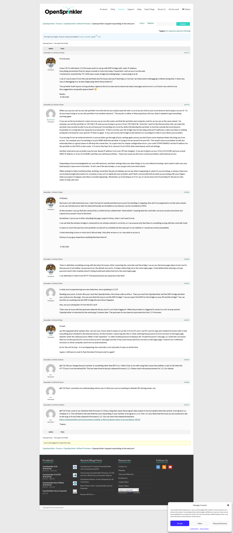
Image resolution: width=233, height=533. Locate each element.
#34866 (186, 192)
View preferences (220, 523)
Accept (180, 523)
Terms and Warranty (126, 474)
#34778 (186, 105)
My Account (174, 9)
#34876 (186, 360)
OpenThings (149, 9)
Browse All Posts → (88, 494)
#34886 (186, 382)
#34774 (186, 53)
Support (131, 9)
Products (104, 9)
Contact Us (122, 466)
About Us (162, 9)
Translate (136, 492)
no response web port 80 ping (178, 31)
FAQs (113, 9)
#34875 (186, 320)
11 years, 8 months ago (86, 37)
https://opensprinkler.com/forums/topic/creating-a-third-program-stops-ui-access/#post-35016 (99, 419)
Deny (200, 523)
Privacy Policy (204, 529)
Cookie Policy (194, 529)
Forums (121, 9)
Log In (142, 23)
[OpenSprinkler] (63, 10)
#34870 (186, 283)
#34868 (186, 259)
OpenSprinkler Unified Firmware (77, 23)
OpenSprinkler (49, 23)
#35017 (186, 405)
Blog (139, 9)
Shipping (121, 470)
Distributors (123, 478)
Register (150, 23)
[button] (228, 505)
